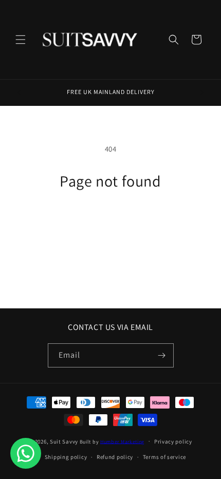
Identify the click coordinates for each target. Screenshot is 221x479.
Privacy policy (173, 441)
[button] (20, 39)
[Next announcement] (202, 92)
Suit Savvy (64, 441)
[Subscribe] (162, 355)
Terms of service (164, 456)
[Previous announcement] (19, 92)
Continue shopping (110, 218)
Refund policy (115, 456)
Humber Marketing (122, 441)
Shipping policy (66, 456)
